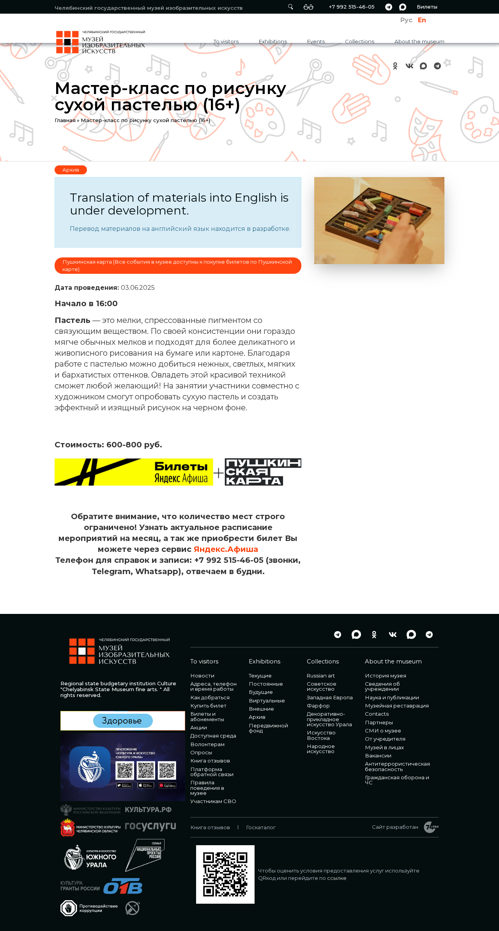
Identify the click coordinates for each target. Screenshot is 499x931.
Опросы (201, 752)
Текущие (260, 675)
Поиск (290, 6)
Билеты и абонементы (207, 716)
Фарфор (318, 705)
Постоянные (266, 684)
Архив (70, 170)
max (403, 6)
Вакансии (378, 755)
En (422, 20)
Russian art (321, 675)
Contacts (377, 714)
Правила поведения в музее (207, 787)
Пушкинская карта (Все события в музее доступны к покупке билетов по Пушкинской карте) (177, 265)
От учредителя (385, 739)
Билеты (427, 7)
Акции (198, 727)
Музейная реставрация (397, 705)
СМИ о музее (383, 730)
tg (389, 6)
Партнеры (379, 722)
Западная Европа (330, 697)
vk (409, 65)
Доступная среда (213, 735)
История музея (385, 675)
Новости (202, 675)
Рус (406, 20)
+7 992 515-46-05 (352, 7)
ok (395, 65)
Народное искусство (321, 748)
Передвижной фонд (268, 728)
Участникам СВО (213, 801)
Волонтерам (207, 744)
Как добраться (210, 697)
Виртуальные (267, 700)
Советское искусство (321, 686)
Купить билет (208, 705)
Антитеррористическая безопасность (397, 766)
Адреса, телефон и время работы (213, 686)
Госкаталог (261, 827)
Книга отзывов (210, 760)
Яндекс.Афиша (226, 549)
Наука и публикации (392, 697)
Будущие (261, 692)
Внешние (261, 709)
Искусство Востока (321, 735)
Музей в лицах (384, 747)
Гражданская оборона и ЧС (397, 780)
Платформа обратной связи (212, 771)
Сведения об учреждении (382, 686)
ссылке (337, 878)
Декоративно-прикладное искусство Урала (329, 719)
